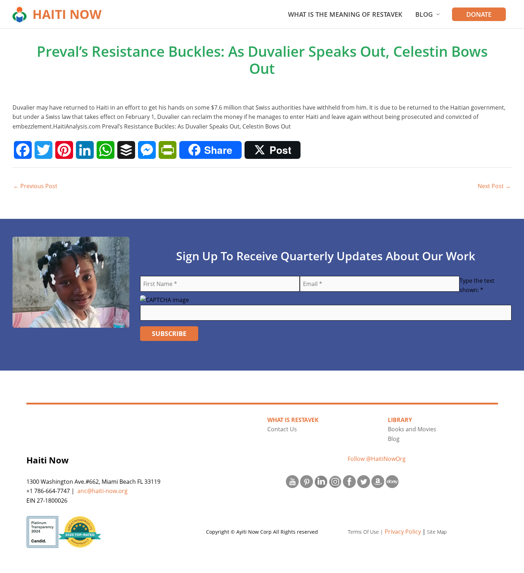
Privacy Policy (403, 532)
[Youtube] (292, 481)
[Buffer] (126, 150)
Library (400, 420)
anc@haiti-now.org (102, 491)
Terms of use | (366, 531)
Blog (424, 14)
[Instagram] (335, 481)
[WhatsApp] (105, 150)
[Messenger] (147, 150)
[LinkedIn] (85, 150)
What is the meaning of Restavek (345, 14)
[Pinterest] (64, 150)
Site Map (437, 531)
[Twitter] (43, 150)
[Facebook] (22, 150)
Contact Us (282, 429)
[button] (479, 14)
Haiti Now (67, 14)
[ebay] (392, 481)
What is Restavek (293, 420)
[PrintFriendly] (167, 150)
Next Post (494, 186)
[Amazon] (378, 481)
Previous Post (35, 186)
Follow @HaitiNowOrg (377, 459)
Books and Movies (412, 429)
